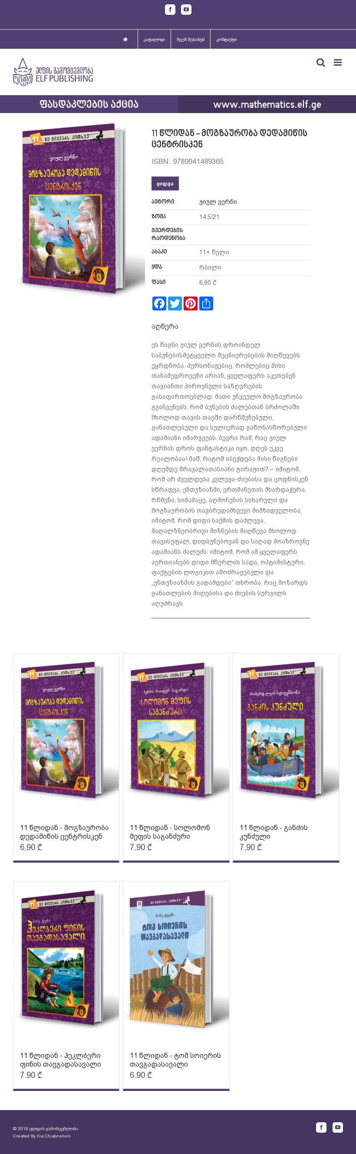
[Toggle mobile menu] (338, 62)
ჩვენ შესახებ (190, 39)
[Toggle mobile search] (320, 62)
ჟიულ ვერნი (218, 201)
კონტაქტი (226, 39)
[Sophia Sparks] (66, 734)
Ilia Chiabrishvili (54, 1136)
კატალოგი (154, 39)
